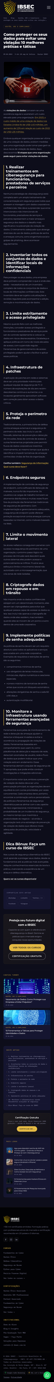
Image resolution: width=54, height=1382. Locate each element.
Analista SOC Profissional (16, 1295)
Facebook (12, 904)
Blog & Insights (11, 1328)
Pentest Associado (12, 1299)
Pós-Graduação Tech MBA (15, 1333)
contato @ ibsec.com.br (15, 1345)
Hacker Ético (10, 1257)
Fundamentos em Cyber (14, 1253)
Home (5, 18)
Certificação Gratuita (27, 956)
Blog (12, 18)
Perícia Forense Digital (15, 1273)
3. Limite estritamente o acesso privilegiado (27, 1072)
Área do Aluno (10, 1324)
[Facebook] (6, 1239)
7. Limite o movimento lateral (21, 1086)
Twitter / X (37, 898)
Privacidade (16, 1377)
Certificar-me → (27, 1129)
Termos (7, 1377)
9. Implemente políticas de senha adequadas (26, 1096)
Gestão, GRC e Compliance (28, 18)
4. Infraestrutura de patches (20, 1075)
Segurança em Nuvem (13, 1265)
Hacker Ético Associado (15, 1291)
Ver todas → (9, 1312)
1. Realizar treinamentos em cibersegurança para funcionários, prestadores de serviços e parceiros (27, 1058)
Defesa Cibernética (13, 1261)
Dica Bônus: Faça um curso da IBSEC (23, 1105)
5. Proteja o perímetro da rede (21, 1079)
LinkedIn (24, 898)
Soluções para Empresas (15, 1341)
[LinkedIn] (16, 1239)
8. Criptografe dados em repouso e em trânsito (24, 1091)
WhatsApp (12, 898)
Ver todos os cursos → (14, 1278)
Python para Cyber (12, 1269)
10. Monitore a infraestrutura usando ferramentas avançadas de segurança (24, 1101)
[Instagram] (11, 1239)
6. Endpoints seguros (17, 1083)
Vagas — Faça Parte (13, 1337)
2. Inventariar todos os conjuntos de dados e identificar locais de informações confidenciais (27, 1066)
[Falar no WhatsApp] (47, 1375)
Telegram (24, 904)
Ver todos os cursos (27, 947)
